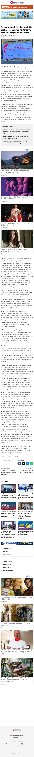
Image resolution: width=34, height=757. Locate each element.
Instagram (25, 744)
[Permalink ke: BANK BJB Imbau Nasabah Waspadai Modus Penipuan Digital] (25, 525)
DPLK (10, 456)
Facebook (9, 744)
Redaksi (8, 733)
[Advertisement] (17, 706)
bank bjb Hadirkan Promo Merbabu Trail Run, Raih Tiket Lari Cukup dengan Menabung (8, 514)
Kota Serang (7, 555)
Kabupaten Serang (8, 570)
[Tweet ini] (23, 463)
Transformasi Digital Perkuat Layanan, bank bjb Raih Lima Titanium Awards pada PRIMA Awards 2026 (16, 131)
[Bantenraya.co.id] (17, 2)
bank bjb (4, 456)
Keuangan (16, 456)
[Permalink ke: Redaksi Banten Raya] (2, 36)
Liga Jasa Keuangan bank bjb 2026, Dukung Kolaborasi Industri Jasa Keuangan (25, 496)
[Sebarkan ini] (19, 463)
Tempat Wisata (7, 561)
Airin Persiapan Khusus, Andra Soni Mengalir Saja (26, 470)
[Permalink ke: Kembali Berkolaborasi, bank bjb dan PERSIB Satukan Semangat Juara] (8, 488)
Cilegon (5, 558)
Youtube (18, 746)
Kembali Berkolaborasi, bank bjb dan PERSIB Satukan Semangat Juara (8, 495)
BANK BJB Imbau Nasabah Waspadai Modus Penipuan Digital (25, 532)
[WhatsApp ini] (31, 463)
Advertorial (13, 22)
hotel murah (7, 564)
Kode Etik (25, 733)
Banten (5, 552)
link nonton (7, 567)
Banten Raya (4, 22)
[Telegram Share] (27, 463)
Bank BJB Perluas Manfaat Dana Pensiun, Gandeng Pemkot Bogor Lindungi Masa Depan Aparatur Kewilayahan (8, 534)
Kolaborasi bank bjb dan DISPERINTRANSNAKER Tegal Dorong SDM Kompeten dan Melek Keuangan (25, 515)
